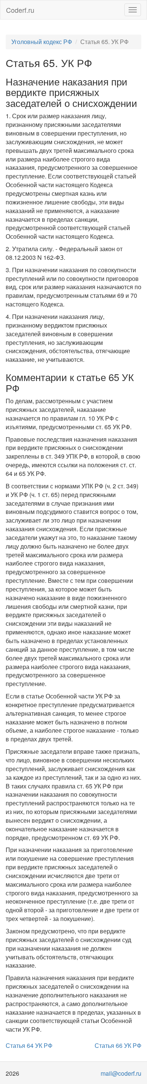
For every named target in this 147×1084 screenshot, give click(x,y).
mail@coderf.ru (121, 1073)
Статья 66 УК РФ (118, 1045)
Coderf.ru (20, 10)
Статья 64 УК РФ (29, 1045)
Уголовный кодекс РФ (41, 41)
